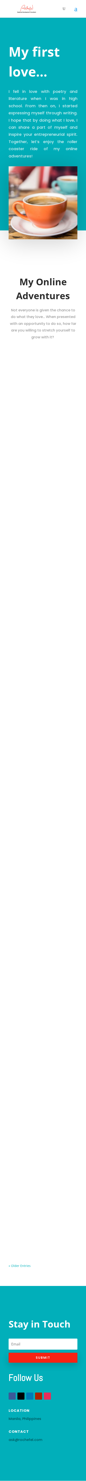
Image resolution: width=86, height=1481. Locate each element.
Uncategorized (25, 390)
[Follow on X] (20, 1396)
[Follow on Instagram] (47, 1396)
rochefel (24, 385)
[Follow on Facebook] (12, 1396)
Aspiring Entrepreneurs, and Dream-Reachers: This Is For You (39, 580)
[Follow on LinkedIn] (29, 1396)
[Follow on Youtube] (38, 1396)
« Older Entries (20, 1266)
